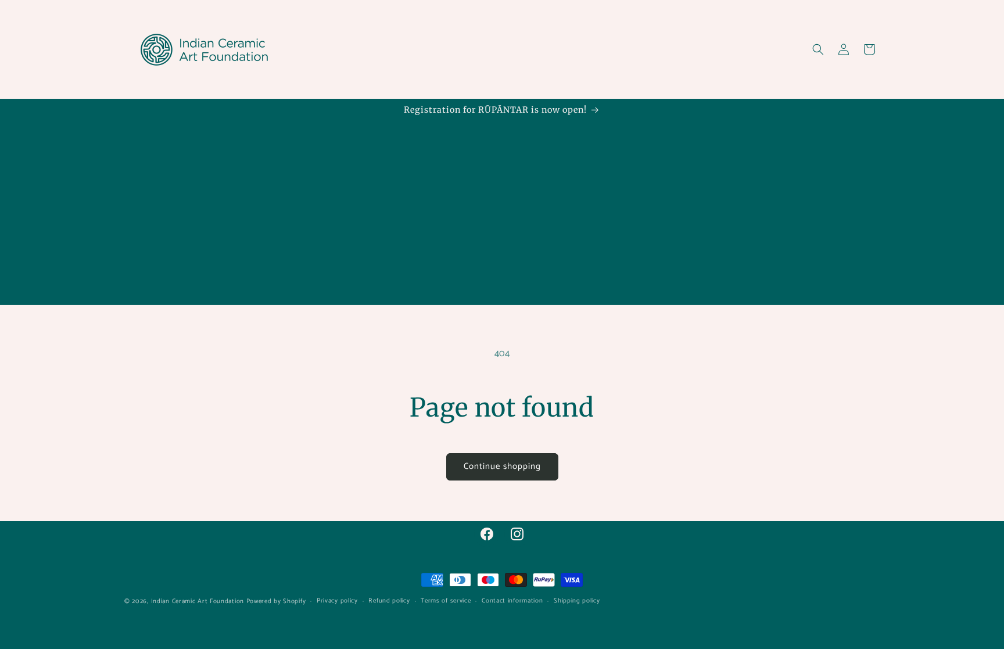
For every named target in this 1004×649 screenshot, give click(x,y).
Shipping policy (577, 601)
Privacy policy (337, 601)
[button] (818, 49)
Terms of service (446, 601)
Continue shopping (502, 466)
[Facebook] (487, 534)
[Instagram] (517, 534)
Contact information (512, 601)
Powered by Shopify (276, 601)
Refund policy (389, 601)
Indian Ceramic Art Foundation (197, 601)
